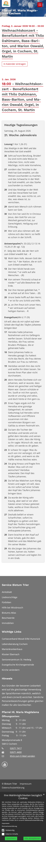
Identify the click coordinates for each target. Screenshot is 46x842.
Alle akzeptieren (32, 838)
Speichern (11, 838)
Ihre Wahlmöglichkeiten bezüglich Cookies (23, 797)
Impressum (5, 823)
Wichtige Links (11, 631)
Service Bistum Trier (15, 584)
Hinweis (7, 678)
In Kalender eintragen (15, 63)
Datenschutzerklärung (34, 820)
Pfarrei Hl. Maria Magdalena (20, 712)
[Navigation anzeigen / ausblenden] (39, 4)
